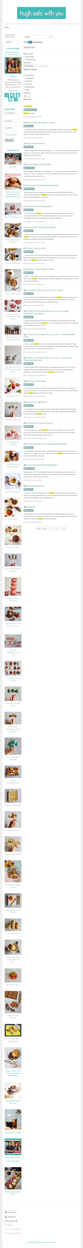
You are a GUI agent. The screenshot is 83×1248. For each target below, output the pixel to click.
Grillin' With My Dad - (13, 1157)
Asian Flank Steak (13, 1161)
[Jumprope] (16, 99)
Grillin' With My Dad (35, 486)
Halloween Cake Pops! (13, 830)
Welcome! (13, 167)
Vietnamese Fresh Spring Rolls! (39, 206)
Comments (30, 75)
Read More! (13, 150)
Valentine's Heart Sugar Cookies (39, 269)
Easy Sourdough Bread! (36, 402)
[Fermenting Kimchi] (13, 925)
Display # (27, 93)
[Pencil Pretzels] (13, 900)
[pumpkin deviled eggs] (13, 796)
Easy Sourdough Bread (13, 854)
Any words (30, 57)
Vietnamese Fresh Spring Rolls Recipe (41, 185)
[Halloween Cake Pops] (13, 819)
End (63, 528)
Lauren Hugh (12, 48)
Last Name (8, 128)
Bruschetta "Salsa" (13, 985)
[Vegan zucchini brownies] (13, 1002)
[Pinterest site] (10, 99)
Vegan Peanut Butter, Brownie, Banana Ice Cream (13, 959)
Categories (30, 78)
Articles (29, 84)
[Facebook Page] (12, 95)
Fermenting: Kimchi (13, 933)
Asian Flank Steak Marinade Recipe (41, 465)
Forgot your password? (13, 1233)
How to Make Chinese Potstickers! (40, 227)
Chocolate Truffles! (13, 547)
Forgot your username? (13, 1229)
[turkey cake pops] (13, 718)
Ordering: (27, 62)
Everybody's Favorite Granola (39, 423)
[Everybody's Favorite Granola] (13, 871)
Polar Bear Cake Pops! (13, 419)
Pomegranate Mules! (13, 396)
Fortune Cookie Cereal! (13, 294)
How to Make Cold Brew (13, 1132)
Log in (8, 1224)
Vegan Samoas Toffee (35, 143)
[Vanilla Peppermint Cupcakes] (13, 433)
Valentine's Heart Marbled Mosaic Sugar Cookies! (13, 316)
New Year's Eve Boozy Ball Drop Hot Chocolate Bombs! (13, 369)
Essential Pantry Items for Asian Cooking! (44, 290)
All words (29, 54)
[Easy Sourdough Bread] (13, 844)
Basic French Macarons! (13, 217)
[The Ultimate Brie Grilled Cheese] (13, 1030)
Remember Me (12, 1221)
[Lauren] (13, 65)
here (18, 84)
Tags (27, 90)
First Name (8, 121)
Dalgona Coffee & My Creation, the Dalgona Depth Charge (13, 1073)
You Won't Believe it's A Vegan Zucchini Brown (46, 444)
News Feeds (30, 87)
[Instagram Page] (7, 95)
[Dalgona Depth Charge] (13, 1058)
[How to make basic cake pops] (13, 746)
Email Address (10, 113)
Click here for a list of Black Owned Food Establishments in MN (13, 194)
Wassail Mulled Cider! (13, 492)
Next (58, 528)
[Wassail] (13, 481)
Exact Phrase (31, 60)
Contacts (29, 81)
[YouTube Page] (18, 95)
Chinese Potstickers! (13, 263)
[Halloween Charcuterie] (13, 772)
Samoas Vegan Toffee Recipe (38, 164)
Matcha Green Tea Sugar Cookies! (40, 122)
